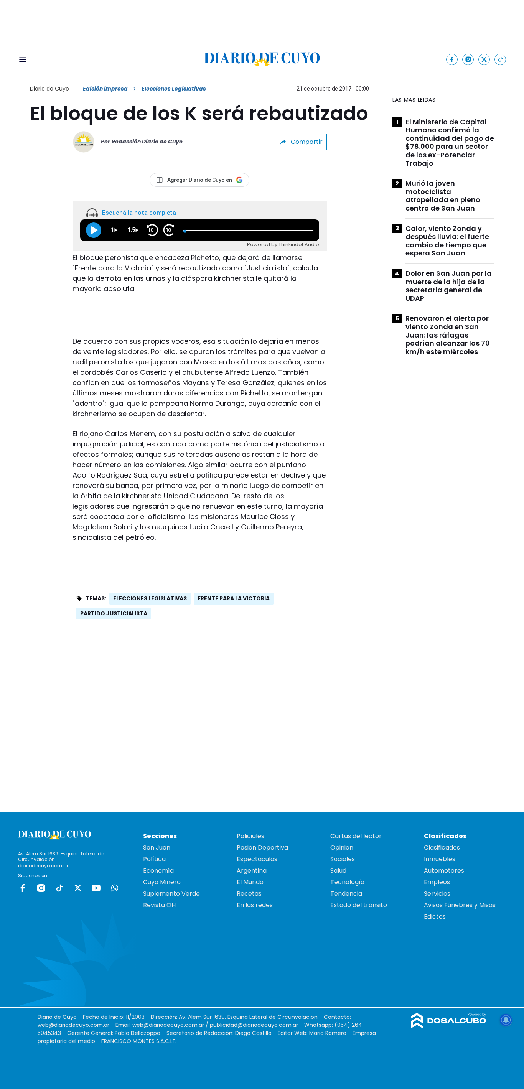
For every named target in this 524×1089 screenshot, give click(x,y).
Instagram (41, 888)
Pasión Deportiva (262, 847)
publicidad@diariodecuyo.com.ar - (257, 1025)
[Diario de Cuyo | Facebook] (452, 59)
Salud (338, 870)
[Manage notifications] (506, 1020)
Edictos (435, 916)
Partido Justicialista (113, 613)
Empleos (437, 882)
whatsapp (114, 888)
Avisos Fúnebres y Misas (460, 905)
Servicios (437, 893)
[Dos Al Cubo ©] (448, 1026)
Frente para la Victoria (234, 598)
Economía (158, 870)
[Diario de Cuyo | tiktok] (500, 59)
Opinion (341, 847)
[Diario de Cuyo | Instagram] (468, 59)
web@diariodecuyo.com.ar (73, 1025)
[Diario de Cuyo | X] (484, 59)
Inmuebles (439, 859)
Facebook (22, 888)
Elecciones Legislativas (150, 598)
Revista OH (159, 905)
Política (154, 859)
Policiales (250, 836)
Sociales (342, 859)
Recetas (249, 893)
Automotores (444, 870)
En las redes (255, 905)
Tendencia (346, 893)
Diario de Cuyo (49, 88)
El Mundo (250, 882)
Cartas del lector (356, 836)
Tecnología (347, 882)
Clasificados (442, 847)
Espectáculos (257, 859)
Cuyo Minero (162, 882)
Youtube (96, 888)
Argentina (252, 870)
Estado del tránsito (358, 905)
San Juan (156, 847)
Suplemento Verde (171, 893)
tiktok (59, 888)
